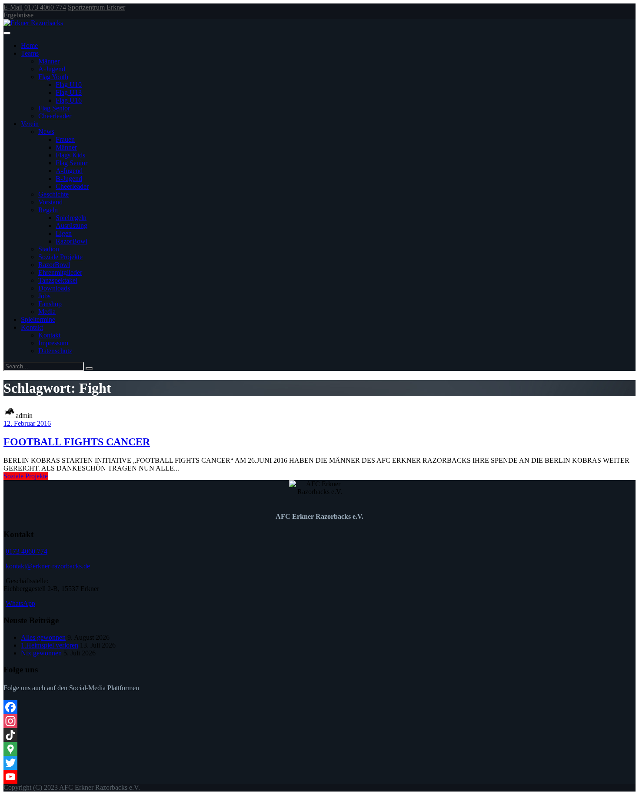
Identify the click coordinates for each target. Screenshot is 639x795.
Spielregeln (71, 217)
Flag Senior (54, 108)
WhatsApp (20, 603)
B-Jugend (69, 178)
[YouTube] (319, 777)
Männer (49, 61)
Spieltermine (38, 319)
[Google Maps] (319, 749)
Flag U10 (69, 84)
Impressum (53, 343)
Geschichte (53, 194)
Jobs (44, 296)
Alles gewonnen (43, 637)
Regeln (48, 210)
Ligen (64, 233)
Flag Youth (53, 76)
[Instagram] (319, 721)
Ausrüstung (71, 225)
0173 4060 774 (45, 7)
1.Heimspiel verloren (49, 645)
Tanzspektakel (57, 280)
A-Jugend (51, 69)
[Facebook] (319, 707)
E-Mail (13, 7)
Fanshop (50, 303)
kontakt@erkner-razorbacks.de (48, 566)
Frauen (65, 139)
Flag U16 (69, 100)
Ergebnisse (18, 15)
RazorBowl (71, 241)
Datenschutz (55, 350)
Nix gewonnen (41, 653)
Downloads (54, 288)
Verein (30, 123)
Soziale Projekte (60, 257)
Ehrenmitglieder (60, 272)
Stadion (48, 249)
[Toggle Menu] (6, 33)
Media (47, 311)
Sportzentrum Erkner (96, 7)
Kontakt (32, 327)
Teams (30, 53)
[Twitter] (319, 763)
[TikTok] (319, 735)
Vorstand (50, 202)
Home (29, 45)
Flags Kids (70, 155)
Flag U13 (69, 92)
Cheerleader (54, 116)
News (46, 131)
